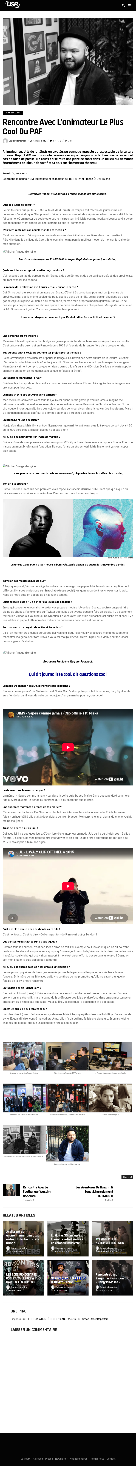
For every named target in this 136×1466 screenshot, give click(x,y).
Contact (111, 1458)
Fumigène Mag (66, 661)
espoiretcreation (17, 141)
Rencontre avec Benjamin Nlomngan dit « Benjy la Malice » (112, 1278)
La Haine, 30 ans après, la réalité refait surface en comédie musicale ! (67, 1239)
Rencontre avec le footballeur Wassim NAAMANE (36, 1193)
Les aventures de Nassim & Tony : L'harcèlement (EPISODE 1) (94, 1193)
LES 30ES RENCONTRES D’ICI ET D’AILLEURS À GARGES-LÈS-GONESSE (21, 1278)
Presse (49, 1458)
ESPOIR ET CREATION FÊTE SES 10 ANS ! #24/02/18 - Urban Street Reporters (65, 1319)
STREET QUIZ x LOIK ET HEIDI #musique (65, 1280)
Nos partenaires (78, 1458)
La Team (25, 1458)
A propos (38, 1458)
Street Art (13, 113)
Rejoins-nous (97, 1458)
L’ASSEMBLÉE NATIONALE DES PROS (110, 1241)
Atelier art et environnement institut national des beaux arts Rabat (22, 1237)
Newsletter (61, 1458)
